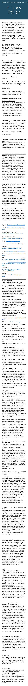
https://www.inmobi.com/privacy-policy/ (16, 243)
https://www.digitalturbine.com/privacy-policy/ (13, 259)
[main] (14, 10)
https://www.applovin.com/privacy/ (16, 225)
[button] (3, 683)
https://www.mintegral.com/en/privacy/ (12, 248)
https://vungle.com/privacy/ (13, 241)
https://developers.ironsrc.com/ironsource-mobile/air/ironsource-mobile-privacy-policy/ (14, 263)
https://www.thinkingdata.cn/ (16, 322)
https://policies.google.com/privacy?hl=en (12, 233)
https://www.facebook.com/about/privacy (12, 238)
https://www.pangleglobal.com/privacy (15, 251)
